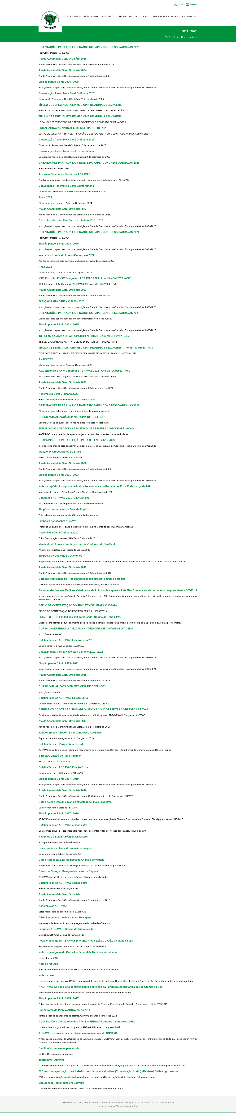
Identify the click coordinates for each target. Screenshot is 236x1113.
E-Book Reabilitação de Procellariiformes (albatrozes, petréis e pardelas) (82, 578)
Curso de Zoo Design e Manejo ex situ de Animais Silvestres (75, 801)
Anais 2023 (45, 266)
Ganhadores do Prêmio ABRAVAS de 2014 (64, 1009)
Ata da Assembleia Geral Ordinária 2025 (63, 58)
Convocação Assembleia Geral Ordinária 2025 (66, 139)
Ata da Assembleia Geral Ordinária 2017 (63, 721)
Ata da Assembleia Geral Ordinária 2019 (63, 567)
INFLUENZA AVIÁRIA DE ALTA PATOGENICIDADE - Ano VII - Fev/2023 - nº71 (85, 336)
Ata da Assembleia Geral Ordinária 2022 (63, 289)
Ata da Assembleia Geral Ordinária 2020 (63, 463)
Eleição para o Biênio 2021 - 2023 (59, 474)
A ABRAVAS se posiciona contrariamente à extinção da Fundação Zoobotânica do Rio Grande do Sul (100, 986)
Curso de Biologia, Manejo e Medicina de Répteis (68, 871)
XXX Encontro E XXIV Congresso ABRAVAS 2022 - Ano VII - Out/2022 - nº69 (84, 370)
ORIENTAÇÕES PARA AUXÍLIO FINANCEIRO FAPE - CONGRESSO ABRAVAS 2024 (89, 232)
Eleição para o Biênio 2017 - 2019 (59, 778)
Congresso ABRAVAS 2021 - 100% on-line (64, 497)
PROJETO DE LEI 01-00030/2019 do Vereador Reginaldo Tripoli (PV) (80, 616)
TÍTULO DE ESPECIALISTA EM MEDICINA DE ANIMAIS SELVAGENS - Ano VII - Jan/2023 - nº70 (96, 347)
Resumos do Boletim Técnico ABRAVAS (63, 836)
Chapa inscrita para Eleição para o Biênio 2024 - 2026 (71, 220)
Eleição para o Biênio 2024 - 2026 (59, 243)
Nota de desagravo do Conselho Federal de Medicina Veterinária (78, 952)
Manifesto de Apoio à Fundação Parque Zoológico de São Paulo (77, 544)
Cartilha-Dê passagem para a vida (59, 1048)
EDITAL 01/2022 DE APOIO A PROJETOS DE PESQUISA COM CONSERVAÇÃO (86, 428)
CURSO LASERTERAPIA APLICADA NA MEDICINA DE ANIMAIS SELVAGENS (86, 628)
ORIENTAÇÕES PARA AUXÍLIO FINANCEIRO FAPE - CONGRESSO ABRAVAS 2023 (89, 312)
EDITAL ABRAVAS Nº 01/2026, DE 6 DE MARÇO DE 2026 (73, 128)
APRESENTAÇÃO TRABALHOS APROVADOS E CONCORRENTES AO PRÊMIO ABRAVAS (94, 709)
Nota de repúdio (48, 963)
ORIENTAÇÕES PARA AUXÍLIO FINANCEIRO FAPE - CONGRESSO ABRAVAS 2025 (89, 162)
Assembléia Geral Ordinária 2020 (58, 532)
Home (184, 37)
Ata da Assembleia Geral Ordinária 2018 (63, 674)
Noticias (193, 37)
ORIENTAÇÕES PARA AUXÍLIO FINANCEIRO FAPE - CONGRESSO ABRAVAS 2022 (89, 405)
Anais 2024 (45, 197)
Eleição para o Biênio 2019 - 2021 (59, 663)
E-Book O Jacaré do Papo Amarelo (60, 755)
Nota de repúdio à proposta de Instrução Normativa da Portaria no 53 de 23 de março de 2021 (95, 486)
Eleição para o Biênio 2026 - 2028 (59, 81)
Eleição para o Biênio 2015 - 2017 (59, 998)
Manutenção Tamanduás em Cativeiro (61, 1082)
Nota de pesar (47, 975)
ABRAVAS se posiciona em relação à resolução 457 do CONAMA (78, 1033)
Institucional (91, 16)
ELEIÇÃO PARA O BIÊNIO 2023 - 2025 (61, 301)
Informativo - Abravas (52, 1059)
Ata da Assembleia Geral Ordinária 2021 (63, 382)
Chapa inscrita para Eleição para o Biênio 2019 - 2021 (71, 651)
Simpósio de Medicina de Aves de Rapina (64, 509)
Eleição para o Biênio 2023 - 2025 (59, 324)
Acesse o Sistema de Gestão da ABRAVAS (64, 174)
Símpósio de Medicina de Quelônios (60, 555)
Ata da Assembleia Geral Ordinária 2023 (63, 208)
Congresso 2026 (72, 16)
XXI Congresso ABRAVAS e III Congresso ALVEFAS (70, 732)
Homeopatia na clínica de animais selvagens (65, 848)
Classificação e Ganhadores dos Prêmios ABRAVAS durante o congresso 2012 (87, 1021)
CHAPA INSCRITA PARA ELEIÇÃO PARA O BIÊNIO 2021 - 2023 (77, 440)
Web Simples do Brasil (127, 1106)
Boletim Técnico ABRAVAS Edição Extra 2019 (66, 640)
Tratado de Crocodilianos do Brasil (60, 451)
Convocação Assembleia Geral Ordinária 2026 (66, 93)
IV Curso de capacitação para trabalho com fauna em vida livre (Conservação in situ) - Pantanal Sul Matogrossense (108, 1071)
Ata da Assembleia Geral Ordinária (59, 894)
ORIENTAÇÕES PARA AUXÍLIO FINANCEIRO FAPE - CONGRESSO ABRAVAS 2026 (89, 47)
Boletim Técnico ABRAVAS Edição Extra (63, 697)
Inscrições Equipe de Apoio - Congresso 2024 (66, 255)
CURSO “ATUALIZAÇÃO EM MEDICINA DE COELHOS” (72, 416)
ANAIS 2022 (46, 359)
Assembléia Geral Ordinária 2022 (58, 393)
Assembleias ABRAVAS (53, 905)
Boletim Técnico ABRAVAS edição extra (63, 825)
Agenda (133, 16)
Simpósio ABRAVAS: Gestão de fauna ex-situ (66, 929)
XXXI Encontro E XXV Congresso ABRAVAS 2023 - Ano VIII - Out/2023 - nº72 (85, 278)
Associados (108, 16)
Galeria (122, 16)
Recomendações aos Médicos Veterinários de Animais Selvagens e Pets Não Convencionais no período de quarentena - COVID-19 (118, 590)
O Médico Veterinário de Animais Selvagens (65, 917)
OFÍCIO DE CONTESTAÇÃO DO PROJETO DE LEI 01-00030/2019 (78, 605)
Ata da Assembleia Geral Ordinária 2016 (63, 790)
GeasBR (144, 16)
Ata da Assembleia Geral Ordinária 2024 (63, 70)
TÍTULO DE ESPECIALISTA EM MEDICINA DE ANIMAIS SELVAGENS (80, 104)
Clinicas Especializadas (165, 16)
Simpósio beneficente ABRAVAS (58, 520)
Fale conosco (188, 16)
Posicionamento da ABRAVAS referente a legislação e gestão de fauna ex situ (86, 940)
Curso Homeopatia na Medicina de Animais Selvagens (71, 859)
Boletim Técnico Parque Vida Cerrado (61, 744)
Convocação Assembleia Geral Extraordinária (66, 151)
